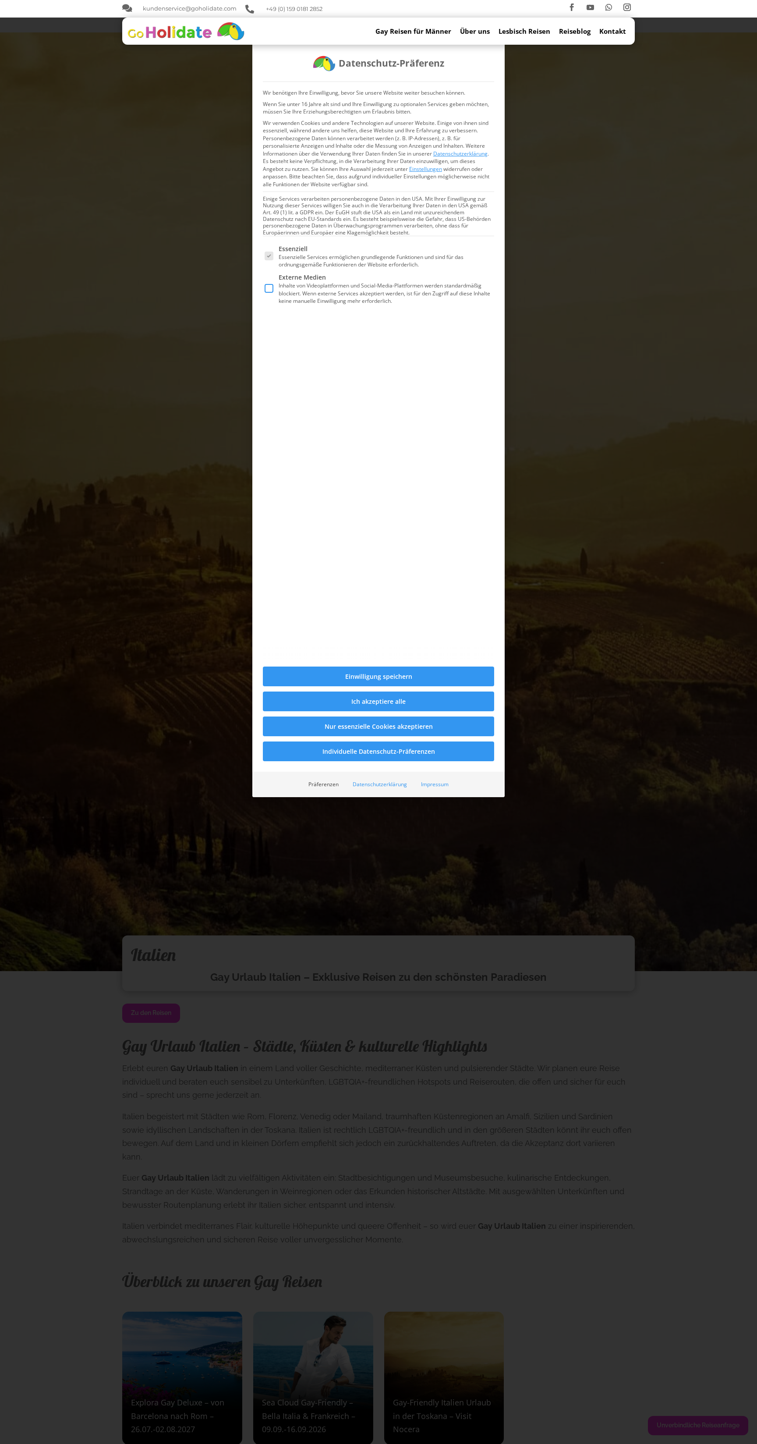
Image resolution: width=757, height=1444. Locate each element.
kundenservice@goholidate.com (190, 8)
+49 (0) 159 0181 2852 (294, 8)
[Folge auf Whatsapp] (608, 7)
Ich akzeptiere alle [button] (378, 701)
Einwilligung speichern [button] (378, 676)
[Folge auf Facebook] (572, 7)
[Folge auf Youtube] (590, 7)
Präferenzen (323, 784)
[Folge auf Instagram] (627, 7)
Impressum (435, 784)
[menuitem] (417, 31)
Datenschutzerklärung (460, 153)
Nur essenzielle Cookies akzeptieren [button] (379, 726)
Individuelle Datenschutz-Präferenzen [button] (378, 751)
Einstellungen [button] (425, 169)
